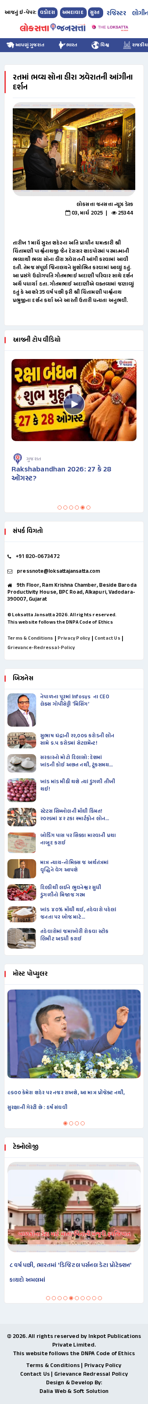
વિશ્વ (104, 45)
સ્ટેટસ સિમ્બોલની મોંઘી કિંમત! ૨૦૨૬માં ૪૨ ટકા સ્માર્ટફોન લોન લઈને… (72, 815)
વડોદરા (48, 13)
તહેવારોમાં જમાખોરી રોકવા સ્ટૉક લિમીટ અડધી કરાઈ (74, 935)
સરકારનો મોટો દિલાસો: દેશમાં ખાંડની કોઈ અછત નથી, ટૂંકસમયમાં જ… (77, 761)
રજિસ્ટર (116, 14)
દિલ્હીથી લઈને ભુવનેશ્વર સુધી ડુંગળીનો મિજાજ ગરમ (70, 891)
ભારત (72, 45)
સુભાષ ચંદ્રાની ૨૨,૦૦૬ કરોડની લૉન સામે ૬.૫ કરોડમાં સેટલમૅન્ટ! (77, 739)
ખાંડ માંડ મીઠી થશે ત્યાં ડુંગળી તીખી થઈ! (77, 785)
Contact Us (107, 638)
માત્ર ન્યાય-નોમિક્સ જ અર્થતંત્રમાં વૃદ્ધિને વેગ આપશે (74, 866)
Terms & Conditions (30, 638)
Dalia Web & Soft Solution (74, 1391)
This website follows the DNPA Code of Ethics (60, 622)
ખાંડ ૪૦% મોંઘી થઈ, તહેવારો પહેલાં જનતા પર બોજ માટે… (78, 913)
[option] (74, 149)
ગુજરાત (33, 459)
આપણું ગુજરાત (29, 45)
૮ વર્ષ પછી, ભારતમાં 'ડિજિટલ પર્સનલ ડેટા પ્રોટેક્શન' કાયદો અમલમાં (70, 1273)
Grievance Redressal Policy (91, 1374)
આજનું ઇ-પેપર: (21, 13)
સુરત (95, 13)
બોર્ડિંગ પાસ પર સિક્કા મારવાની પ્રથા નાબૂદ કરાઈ (78, 839)
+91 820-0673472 (38, 557)
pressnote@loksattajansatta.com (58, 571)
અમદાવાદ (73, 13)
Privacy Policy (74, 638)
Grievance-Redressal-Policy (41, 648)
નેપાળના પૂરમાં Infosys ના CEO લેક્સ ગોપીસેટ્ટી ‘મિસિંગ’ (75, 700)
